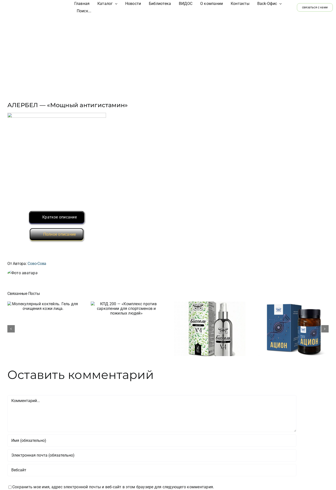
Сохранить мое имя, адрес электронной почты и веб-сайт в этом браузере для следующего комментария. (113, 487)
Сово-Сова (37, 263)
